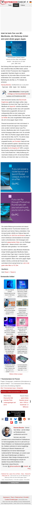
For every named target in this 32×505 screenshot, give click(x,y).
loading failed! (4, 483)
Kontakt (26, 497)
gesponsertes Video (13, 242)
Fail (19, 87)
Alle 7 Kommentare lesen (8, 388)
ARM (10, 87)
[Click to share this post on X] (20, 419)
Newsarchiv (28, 474)
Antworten (20, 388)
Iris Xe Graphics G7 (14, 148)
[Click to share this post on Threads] (11, 419)
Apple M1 (12, 106)
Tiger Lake (5, 87)
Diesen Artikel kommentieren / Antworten (14, 392)
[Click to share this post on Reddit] (24, 419)
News (16, 5)
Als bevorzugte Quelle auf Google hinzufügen (17, 414)
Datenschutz (19, 497)
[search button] (25, 2)
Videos (23, 5)
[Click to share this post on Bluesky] (15, 419)
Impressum (6, 497)
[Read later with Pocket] (29, 419)
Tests (9, 5)
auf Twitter (4, 118)
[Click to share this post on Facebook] (6, 419)
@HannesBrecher (15, 466)
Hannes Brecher (6, 85)
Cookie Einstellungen (11, 499)
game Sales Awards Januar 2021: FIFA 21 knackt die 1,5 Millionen (23, 402)
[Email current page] (20, 422)
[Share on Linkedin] (16, 422)
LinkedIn (25, 466)
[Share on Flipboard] (11, 422)
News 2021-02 (5, 475)
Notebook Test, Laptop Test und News (10, 474)
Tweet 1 (7, 272)
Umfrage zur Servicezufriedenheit (18, 94)
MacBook (23, 87)
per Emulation (16, 141)
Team (12, 497)
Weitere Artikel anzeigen (16, 374)
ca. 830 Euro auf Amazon (17, 235)
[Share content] (2, 419)
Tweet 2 (12, 272)
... (29, 5)
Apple (14, 87)
